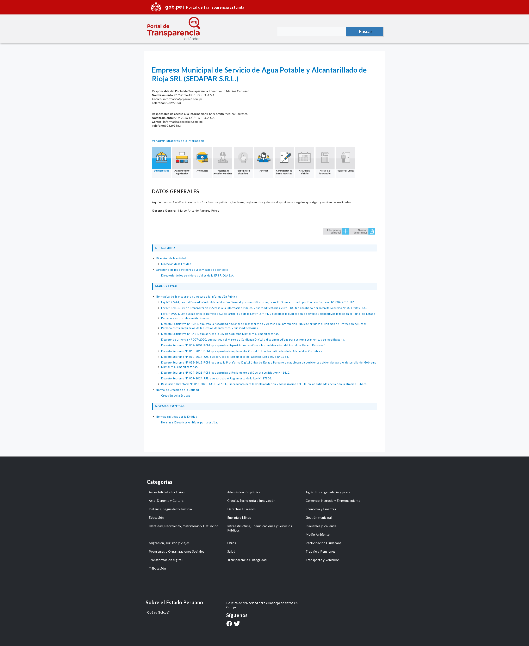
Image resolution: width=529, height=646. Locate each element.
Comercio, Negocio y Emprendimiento (333, 500)
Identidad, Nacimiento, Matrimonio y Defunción (183, 526)
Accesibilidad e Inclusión (167, 492)
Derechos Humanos (241, 509)
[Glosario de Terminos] (362, 231)
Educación (156, 517)
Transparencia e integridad (247, 560)
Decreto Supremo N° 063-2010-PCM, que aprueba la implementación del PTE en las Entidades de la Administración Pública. (242, 351)
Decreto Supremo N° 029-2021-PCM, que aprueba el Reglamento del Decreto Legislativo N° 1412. (225, 372)
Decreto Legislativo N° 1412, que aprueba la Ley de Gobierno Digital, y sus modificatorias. (220, 333)
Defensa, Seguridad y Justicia (170, 509)
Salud (231, 551)
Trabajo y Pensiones (321, 551)
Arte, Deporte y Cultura (166, 500)
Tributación (157, 568)
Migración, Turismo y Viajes (169, 543)
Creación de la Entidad (176, 395)
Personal (264, 170)
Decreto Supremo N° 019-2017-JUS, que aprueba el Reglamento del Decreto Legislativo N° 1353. (225, 356)
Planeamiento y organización (181, 172)
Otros (231, 543)
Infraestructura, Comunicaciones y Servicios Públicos (259, 528)
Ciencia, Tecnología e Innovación (251, 500)
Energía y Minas (239, 517)
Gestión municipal (319, 517)
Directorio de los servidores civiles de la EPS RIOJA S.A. (197, 275)
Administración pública (244, 492)
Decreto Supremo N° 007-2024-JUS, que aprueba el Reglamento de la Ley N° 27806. (216, 378)
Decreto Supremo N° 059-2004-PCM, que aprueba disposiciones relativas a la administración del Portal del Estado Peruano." (243, 345)
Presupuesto (202, 170)
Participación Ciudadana (324, 543)
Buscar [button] (365, 31)
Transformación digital (165, 560)
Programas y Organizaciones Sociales (176, 551)
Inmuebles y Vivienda (321, 526)
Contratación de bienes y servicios (284, 172)
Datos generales (161, 170)
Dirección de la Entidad (176, 264)
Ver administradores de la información (178, 140)
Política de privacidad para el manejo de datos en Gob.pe (262, 605)
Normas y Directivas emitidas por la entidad (190, 422)
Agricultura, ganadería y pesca (328, 492)
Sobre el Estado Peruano (174, 602)
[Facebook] (229, 624)
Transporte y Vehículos (323, 560)
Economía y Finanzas (321, 509)
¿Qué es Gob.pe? (158, 612)
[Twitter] (237, 624)
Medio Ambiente (318, 534)
